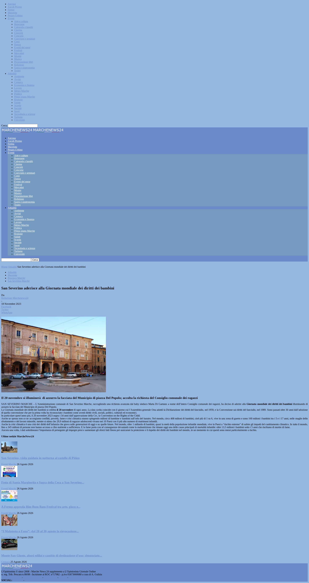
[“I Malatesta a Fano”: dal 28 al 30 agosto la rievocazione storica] (9, 525)
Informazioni (50, 577)
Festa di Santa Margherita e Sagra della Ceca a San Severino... (42, 482)
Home (4, 266)
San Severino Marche (19, 281)
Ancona (12, 4)
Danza (17, 44)
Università (19, 120)
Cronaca (18, 82)
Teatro (17, 70)
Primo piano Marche (24, 96)
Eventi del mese (22, 47)
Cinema (18, 30)
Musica (18, 59)
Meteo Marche (21, 91)
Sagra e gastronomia (24, 67)
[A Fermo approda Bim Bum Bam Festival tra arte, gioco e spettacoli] (9, 500)
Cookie (72, 577)
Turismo (18, 117)
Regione (18, 99)
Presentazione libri (23, 62)
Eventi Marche (8, 464)
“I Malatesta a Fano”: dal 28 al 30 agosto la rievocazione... (40, 531)
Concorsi (18, 35)
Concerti (18, 33)
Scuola (17, 105)
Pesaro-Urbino (15, 15)
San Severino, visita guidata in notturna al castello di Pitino (40, 458)
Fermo (11, 9)
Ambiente (19, 76)
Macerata (12, 12)
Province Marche (16, 278)
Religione (19, 64)
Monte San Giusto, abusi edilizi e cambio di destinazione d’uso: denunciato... (51, 555)
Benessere (19, 24)
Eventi (11, 18)
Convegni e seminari (24, 38)
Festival (18, 50)
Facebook (18, 580)
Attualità (12, 73)
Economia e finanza (24, 85)
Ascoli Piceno (15, 6)
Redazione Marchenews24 (14, 298)
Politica (18, 93)
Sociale (18, 108)
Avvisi (17, 79)
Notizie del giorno (32, 577)
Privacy (63, 577)
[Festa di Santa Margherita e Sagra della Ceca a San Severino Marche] (9, 476)
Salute (17, 102)
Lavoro (18, 88)
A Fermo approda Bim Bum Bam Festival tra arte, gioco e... (40, 506)
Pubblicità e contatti (11, 577)
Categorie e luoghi (23, 27)
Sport (17, 111)
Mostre (17, 56)
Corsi (17, 41)
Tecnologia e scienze (24, 114)
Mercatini (19, 53)
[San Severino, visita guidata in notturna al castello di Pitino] (9, 451)
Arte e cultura (21, 21)
